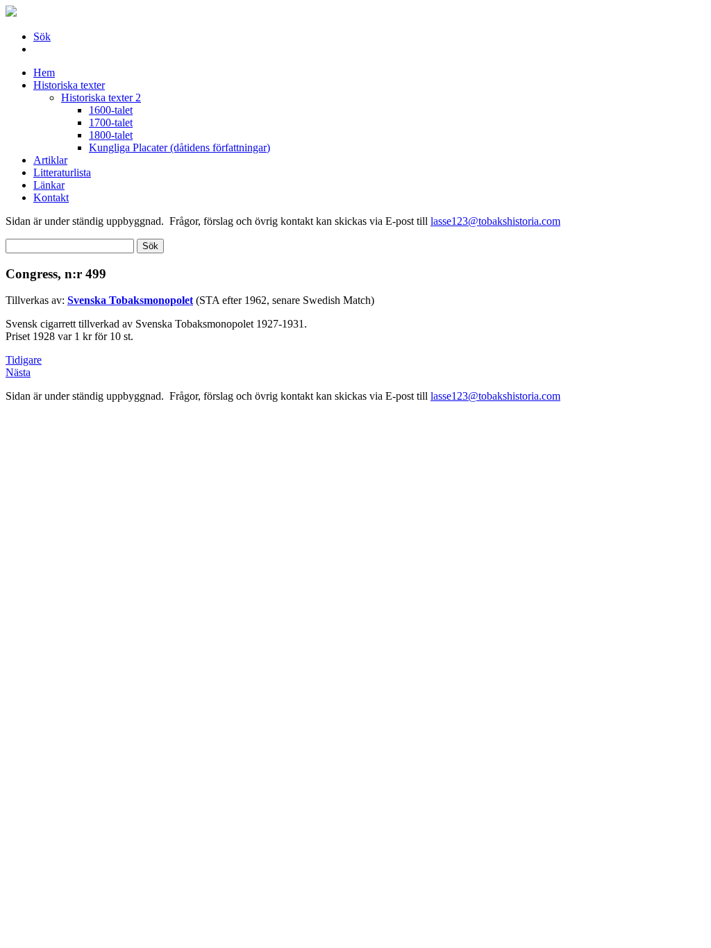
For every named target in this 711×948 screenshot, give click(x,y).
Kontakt (51, 197)
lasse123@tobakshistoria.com (495, 221)
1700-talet (111, 122)
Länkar (49, 185)
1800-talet (111, 135)
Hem (44, 72)
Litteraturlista (62, 172)
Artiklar (50, 160)
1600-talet (111, 110)
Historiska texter (69, 85)
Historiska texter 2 (101, 97)
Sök (42, 36)
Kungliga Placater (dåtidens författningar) (179, 147)
